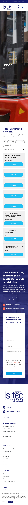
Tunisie (6, 145)
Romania (20, 141)
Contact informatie (8, 479)
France (11, 141)
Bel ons (5, 1)
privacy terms (15, 362)
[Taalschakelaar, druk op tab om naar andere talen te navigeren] (23, 7)
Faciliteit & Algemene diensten (12, 439)
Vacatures (21, 1)
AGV (4, 461)
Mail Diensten (7, 436)
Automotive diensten (9, 431)
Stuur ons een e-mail (13, 411)
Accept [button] (10, 501)
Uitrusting (6, 456)
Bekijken (13, 164)
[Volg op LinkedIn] (8, 417)
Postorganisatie (7, 434)
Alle (5, 141)
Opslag (5, 464)
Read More (17, 499)
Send (14, 373)
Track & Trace (6, 459)
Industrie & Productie (9, 429)
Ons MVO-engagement (9, 481)
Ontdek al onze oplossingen (11, 448)
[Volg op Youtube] (4, 417)
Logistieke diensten (8, 426)
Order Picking (7, 451)
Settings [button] (4, 501)
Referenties (14, 1)
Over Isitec (6, 474)
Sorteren (5, 454)
